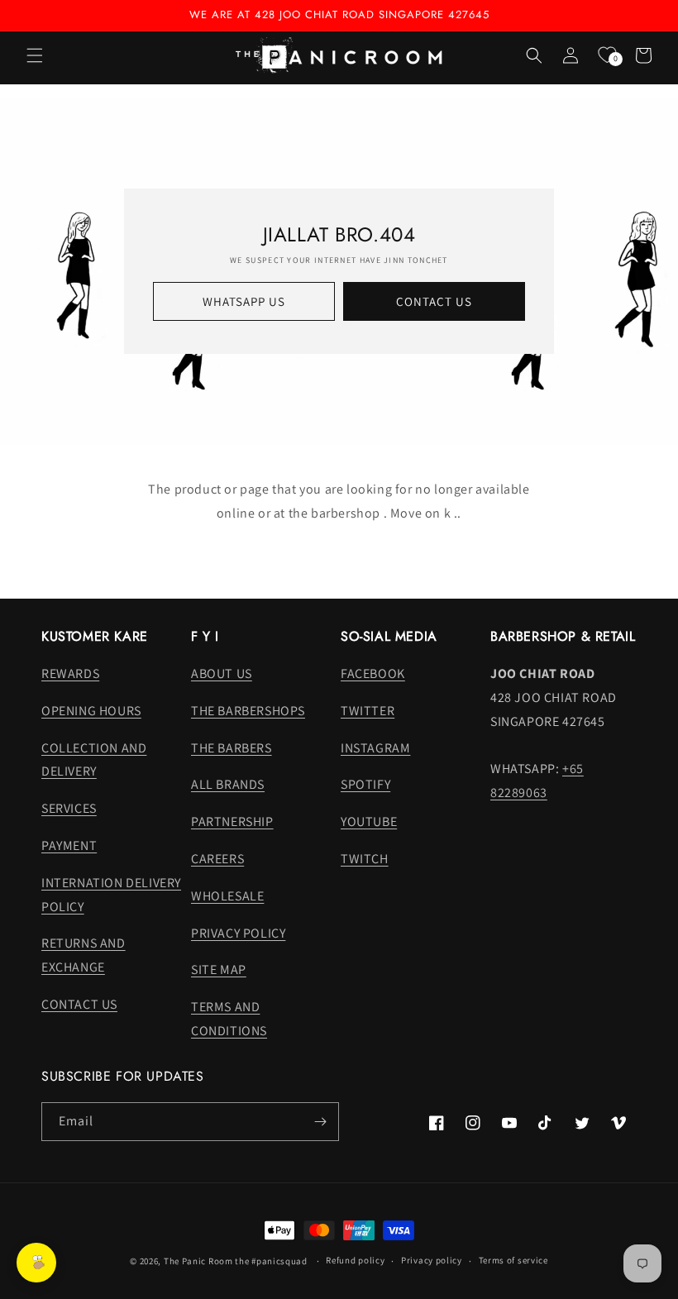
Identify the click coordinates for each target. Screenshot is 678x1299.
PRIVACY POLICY (238, 933)
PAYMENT (69, 845)
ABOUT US (221, 673)
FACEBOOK (373, 673)
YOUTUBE (369, 821)
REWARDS (70, 673)
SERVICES (69, 808)
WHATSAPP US (244, 301)
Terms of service (513, 1260)
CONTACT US (434, 301)
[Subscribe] (320, 1121)
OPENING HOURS (91, 710)
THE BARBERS (231, 748)
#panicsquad (279, 1261)
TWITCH (365, 858)
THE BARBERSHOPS (248, 710)
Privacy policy (431, 1260)
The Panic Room (198, 1261)
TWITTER (367, 710)
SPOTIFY (365, 784)
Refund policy (355, 1260)
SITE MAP (218, 969)
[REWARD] (36, 1262)
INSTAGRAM (375, 748)
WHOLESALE (227, 896)
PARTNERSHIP (232, 821)
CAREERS (217, 858)
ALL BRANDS (228, 784)
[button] (35, 55)
